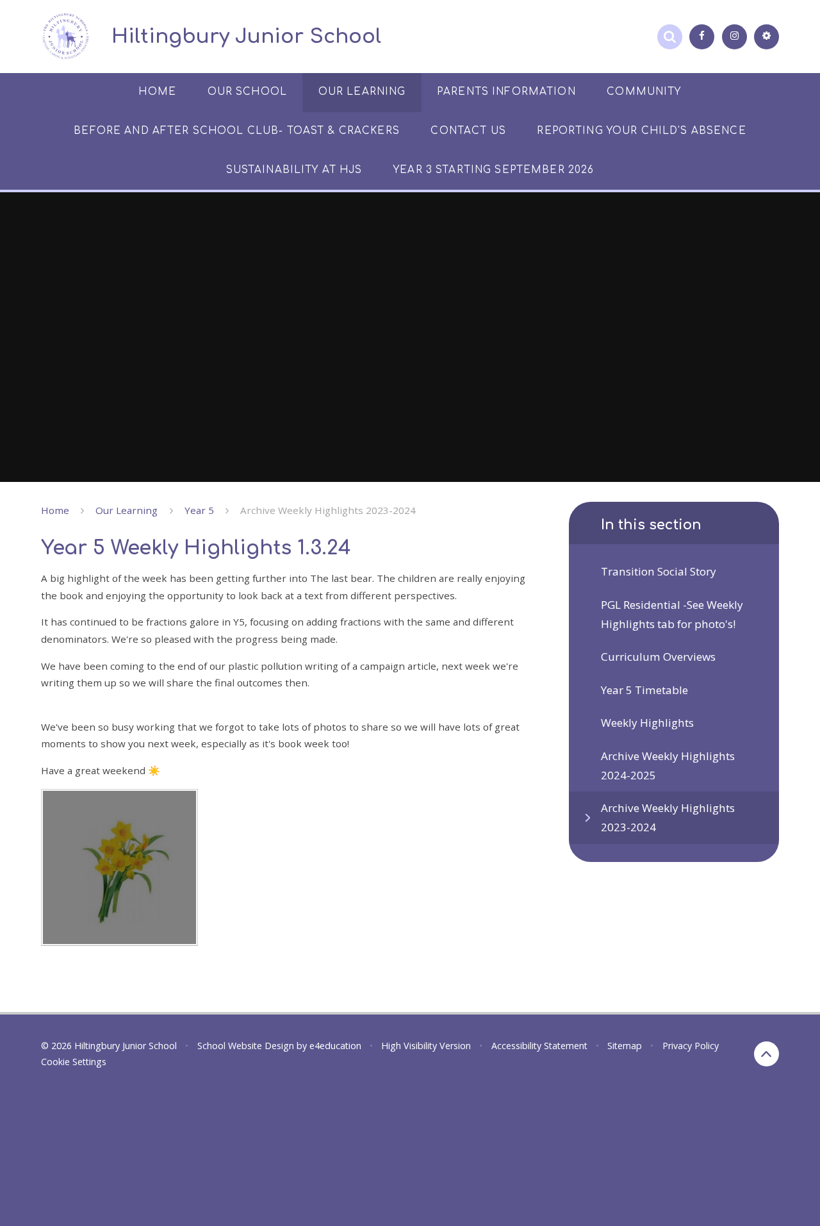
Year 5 (199, 510)
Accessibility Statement (539, 1046)
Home (55, 510)
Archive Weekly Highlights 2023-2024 (328, 510)
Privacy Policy (690, 1046)
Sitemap (624, 1046)
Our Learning (126, 510)
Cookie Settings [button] (73, 1062)
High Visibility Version (426, 1046)
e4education (335, 1046)
